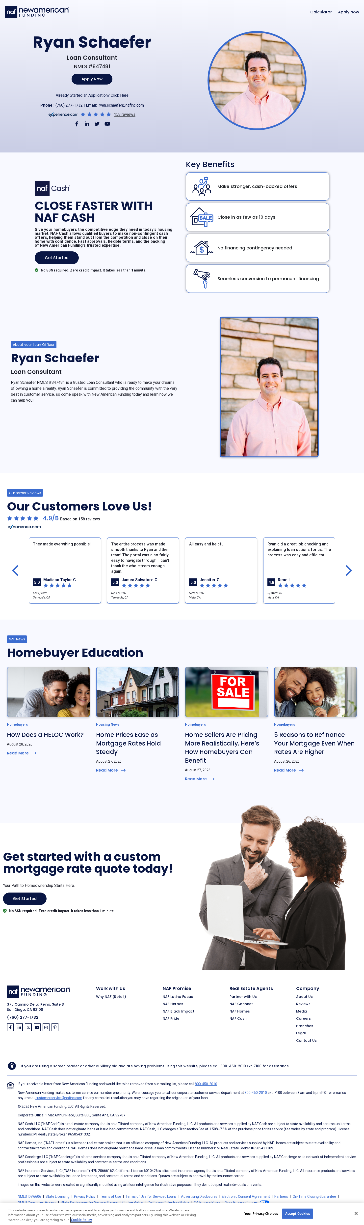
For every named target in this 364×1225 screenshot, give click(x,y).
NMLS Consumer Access (37, 1202)
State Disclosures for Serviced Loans (89, 1202)
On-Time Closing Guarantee (314, 1196)
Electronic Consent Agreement (246, 1196)
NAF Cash (238, 1018)
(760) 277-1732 (69, 105)
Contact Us (306, 1041)
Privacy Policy (84, 1196)
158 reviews (124, 115)
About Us (304, 997)
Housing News (108, 724)
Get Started (57, 258)
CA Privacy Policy (207, 1202)
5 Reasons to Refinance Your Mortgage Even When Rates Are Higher (314, 743)
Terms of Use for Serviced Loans (151, 1196)
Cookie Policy (132, 1202)
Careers (303, 1018)
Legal (301, 1033)
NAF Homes (240, 1011)
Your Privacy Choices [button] (241, 1202)
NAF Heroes (173, 1004)
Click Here (120, 95)
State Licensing (58, 1196)
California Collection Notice (168, 1202)
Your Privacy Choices (261, 1213)
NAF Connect (241, 1004)
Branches (304, 1026)
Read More (18, 753)
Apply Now (348, 12)
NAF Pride (171, 1018)
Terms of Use (110, 1196)
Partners (281, 1196)
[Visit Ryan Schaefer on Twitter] (97, 124)
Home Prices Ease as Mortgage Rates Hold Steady (128, 743)
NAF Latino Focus (178, 997)
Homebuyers (17, 724)
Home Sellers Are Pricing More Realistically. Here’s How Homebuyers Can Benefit (222, 748)
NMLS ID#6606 (29, 1196)
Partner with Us (243, 997)
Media (301, 1011)
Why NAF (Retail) (111, 997)
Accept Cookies (297, 1213)
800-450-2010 (233, 1066)
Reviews (303, 1004)
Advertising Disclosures (199, 1196)
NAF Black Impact (178, 1011)
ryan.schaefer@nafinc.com (121, 105)
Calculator (321, 12)
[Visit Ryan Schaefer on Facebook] (77, 124)
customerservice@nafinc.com (58, 1098)
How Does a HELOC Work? (45, 735)
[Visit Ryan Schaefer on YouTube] (107, 124)
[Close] (356, 1213)
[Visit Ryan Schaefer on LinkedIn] (87, 124)
